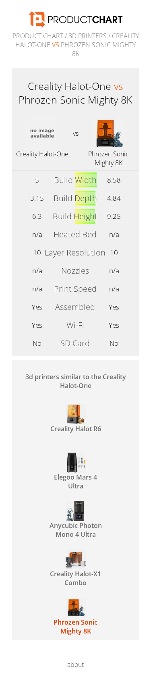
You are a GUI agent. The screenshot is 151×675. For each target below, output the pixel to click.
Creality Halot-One (42, 154)
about (75, 664)
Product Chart (37, 35)
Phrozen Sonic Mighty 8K (108, 158)
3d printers (87, 35)
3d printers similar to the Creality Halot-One (75, 381)
